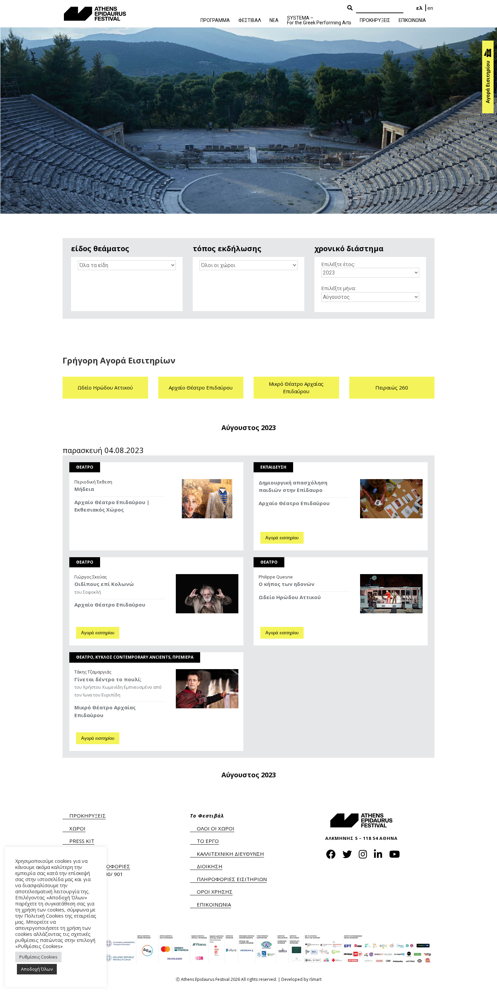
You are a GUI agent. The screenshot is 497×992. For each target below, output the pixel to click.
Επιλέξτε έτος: (338, 264)
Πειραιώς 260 (391, 387)
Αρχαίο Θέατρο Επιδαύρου (201, 387)
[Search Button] (350, 8)
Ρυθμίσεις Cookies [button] (38, 957)
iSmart (315, 979)
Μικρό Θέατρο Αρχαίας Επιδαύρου (296, 387)
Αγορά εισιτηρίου (282, 537)
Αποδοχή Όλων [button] (37, 969)
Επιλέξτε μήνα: (338, 288)
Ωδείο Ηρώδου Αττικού (105, 387)
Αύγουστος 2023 (248, 427)
